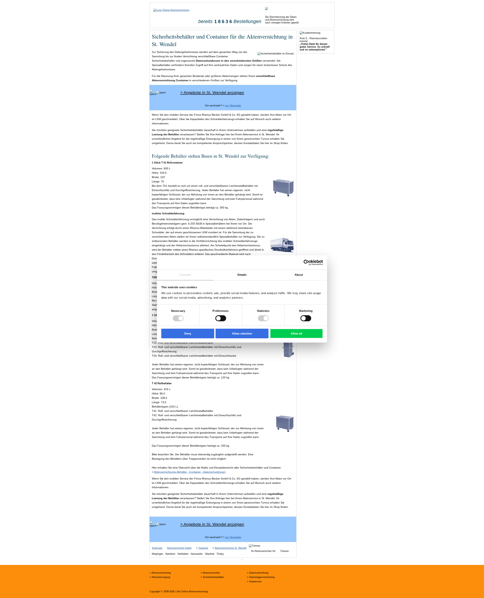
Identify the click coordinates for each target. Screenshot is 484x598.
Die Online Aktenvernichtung (192, 591)
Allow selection (242, 333)
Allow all (296, 333)
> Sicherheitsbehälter (212, 577)
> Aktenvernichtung (160, 572)
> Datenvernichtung (257, 572)
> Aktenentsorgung (160, 577)
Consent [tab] (185, 274)
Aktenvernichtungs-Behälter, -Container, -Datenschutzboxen (190, 471)
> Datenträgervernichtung (261, 577)
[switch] (220, 318)
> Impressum (254, 581)
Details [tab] (242, 274)
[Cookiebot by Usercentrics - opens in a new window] (306, 262)
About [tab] (299, 274)
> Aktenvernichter (210, 572)
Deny (187, 333)
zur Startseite (233, 105)
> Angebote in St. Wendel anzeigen (212, 92)
